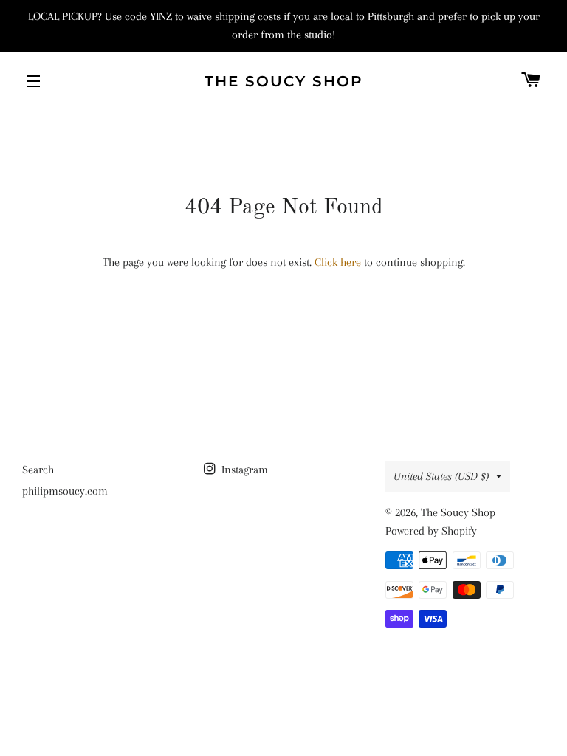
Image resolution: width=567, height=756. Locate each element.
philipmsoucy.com (65, 491)
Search (38, 469)
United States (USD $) (441, 476)
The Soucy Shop (284, 81)
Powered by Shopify (431, 530)
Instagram (243, 469)
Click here (338, 262)
